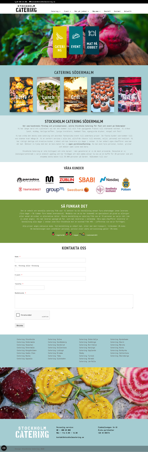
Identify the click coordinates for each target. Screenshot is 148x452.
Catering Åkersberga (119, 356)
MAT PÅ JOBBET (92, 45)
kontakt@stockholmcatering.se (70, 437)
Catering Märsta (117, 345)
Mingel (103, 97)
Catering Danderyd (56, 345)
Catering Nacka (23, 356)
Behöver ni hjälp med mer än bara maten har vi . (58, 144)
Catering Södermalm (26, 342)
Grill (75, 97)
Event (66, 11)
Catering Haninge (87, 348)
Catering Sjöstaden (57, 359)
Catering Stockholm (26, 339)
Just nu (129, 97)
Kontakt (117, 11)
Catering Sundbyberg (57, 342)
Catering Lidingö (56, 350)
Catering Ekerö (117, 342)
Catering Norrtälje (88, 345)
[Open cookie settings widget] (4, 448)
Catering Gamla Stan (26, 353)
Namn (17, 257)
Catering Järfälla (87, 361)
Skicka (20, 325)
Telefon (19, 284)
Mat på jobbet (81, 11)
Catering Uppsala (24, 359)
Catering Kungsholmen (27, 350)
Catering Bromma (55, 353)
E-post (18, 275)
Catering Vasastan (25, 345)
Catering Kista (117, 348)
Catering (54, 11)
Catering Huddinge (87, 342)
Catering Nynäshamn (119, 339)
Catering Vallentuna (119, 353)
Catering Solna (55, 339)
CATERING (60, 48)
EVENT (76, 46)
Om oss (95, 11)
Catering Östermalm (25, 348)
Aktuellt (127, 11)
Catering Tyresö (86, 356)
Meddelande (20, 293)
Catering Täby (54, 356)
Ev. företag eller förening (27, 266)
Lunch (48, 97)
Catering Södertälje (88, 339)
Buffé (21, 97)
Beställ (107, 11)
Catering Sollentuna (57, 348)
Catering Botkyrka (118, 350)
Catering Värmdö (86, 359)
